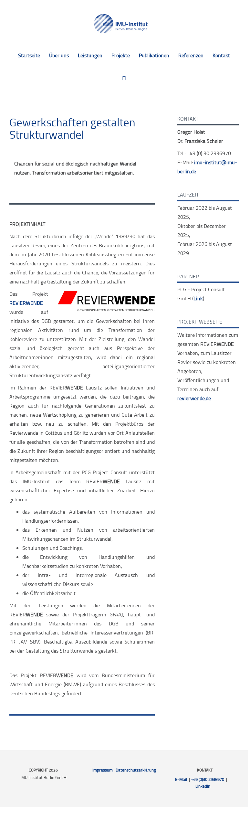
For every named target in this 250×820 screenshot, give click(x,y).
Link (198, 298)
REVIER (26, 302)
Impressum (102, 770)
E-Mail (181, 779)
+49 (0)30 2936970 (207, 779)
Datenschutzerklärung (136, 770)
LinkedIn (202, 786)
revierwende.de (194, 398)
